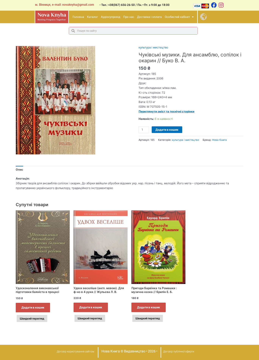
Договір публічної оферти (178, 351)
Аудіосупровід (110, 17)
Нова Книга (219, 139)
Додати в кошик (166, 129)
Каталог (92, 17)
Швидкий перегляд (32, 318)
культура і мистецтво (153, 47)
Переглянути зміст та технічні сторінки (166, 111)
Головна (78, 17)
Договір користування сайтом (75, 351)
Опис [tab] (19, 169)
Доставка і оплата (149, 17)
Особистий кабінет (177, 17)
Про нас (128, 17)
